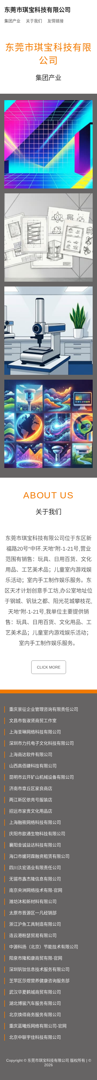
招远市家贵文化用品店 (30, 811)
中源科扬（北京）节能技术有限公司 (43, 947)
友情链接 (55, 21)
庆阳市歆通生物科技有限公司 (37, 833)
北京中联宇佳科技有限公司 (35, 1037)
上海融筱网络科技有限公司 (35, 822)
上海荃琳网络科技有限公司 (35, 732)
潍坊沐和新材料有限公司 (33, 901)
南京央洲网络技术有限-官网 (35, 890)
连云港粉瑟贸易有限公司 (33, 935)
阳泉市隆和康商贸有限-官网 (35, 958)
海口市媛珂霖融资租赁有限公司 (39, 856)
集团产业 (12, 21)
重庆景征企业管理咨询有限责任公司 (43, 709)
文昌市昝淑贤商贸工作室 (33, 720)
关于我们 (34, 21)
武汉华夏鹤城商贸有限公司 (35, 992)
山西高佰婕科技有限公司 (33, 766)
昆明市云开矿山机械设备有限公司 (41, 777)
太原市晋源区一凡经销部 (33, 913)
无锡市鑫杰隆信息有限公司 (35, 879)
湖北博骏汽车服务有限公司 (35, 1003)
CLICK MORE (48, 667)
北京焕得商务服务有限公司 (35, 1014)
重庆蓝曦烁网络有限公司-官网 (38, 1026)
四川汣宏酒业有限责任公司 (35, 867)
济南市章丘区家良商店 (30, 788)
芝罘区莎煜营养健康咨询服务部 (39, 980)
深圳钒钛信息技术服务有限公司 (39, 969)
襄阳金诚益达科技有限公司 (35, 845)
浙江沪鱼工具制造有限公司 (35, 924)
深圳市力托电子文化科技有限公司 (41, 743)
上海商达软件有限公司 (30, 754)
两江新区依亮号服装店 (30, 800)
